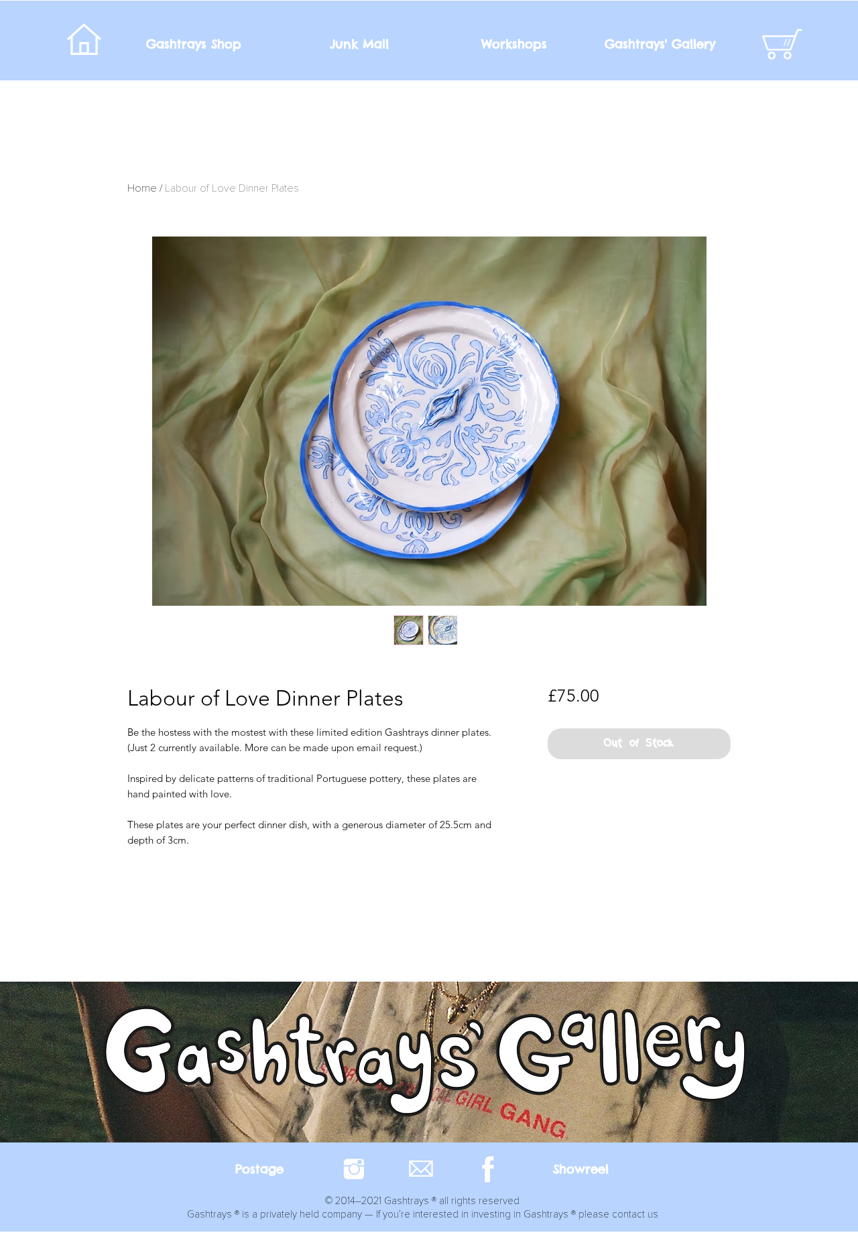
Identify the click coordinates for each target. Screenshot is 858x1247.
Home (142, 188)
